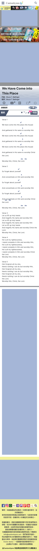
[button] (13, 40)
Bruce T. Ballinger (13, 97)
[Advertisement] (20, 18)
